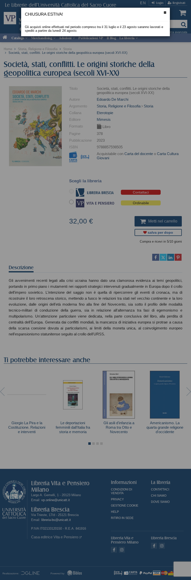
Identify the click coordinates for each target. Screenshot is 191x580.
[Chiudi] (165, 12)
